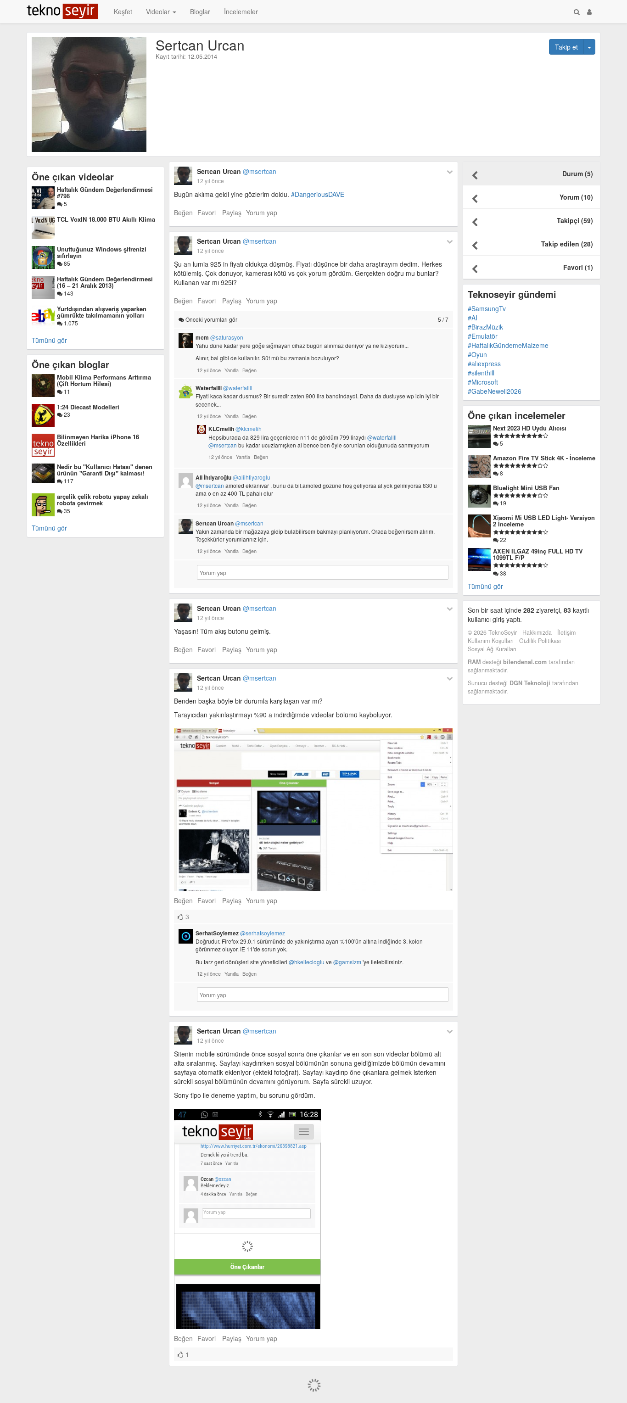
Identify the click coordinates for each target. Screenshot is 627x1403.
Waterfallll (224, 388)
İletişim (566, 632)
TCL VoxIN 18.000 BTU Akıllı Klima (106, 219)
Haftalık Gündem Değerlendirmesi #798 (105, 192)
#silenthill (481, 372)
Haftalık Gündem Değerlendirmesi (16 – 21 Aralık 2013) (105, 282)
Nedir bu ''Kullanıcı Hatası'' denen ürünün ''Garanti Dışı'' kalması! (104, 469)
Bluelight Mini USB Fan (526, 487)
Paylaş (231, 212)
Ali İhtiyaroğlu (233, 477)
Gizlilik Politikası (540, 641)
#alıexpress (484, 363)
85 (66, 263)
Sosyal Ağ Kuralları (492, 649)
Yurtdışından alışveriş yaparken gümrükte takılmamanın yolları (101, 311)
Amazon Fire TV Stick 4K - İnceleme (544, 457)
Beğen (183, 212)
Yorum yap (261, 212)
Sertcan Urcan (236, 171)
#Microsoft (483, 381)
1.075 (70, 323)
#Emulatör (483, 336)
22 (502, 539)
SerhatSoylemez (240, 933)
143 (67, 293)
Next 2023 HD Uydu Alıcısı (529, 428)
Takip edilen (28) (567, 243)
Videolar (159, 11)
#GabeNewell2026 (494, 391)
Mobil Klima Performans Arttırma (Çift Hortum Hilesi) (104, 380)
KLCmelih (235, 429)
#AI (472, 317)
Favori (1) (578, 267)
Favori (206, 212)
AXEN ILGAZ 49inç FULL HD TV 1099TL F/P (538, 554)
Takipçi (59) (575, 220)
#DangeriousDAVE (317, 194)
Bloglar (200, 11)
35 (66, 510)
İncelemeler (241, 11)
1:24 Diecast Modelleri (88, 406)
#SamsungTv (487, 308)
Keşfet (123, 11)
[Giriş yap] (589, 11)
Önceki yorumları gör (316, 319)
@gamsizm (347, 962)
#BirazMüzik (485, 326)
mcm (219, 337)
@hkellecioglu (307, 962)
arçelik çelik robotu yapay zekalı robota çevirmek (102, 499)
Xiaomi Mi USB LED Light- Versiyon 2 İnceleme (544, 520)
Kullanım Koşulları (491, 641)
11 (66, 391)
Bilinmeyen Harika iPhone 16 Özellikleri (98, 439)
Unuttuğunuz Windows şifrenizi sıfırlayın (101, 252)
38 (502, 573)
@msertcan (222, 445)
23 (66, 414)
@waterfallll (382, 437)
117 (67, 481)
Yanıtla (231, 370)
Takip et (566, 46)
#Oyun (477, 354)
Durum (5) (577, 173)
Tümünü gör (49, 340)
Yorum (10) (576, 196)
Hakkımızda (537, 632)
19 (502, 503)
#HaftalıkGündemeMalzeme (508, 345)
